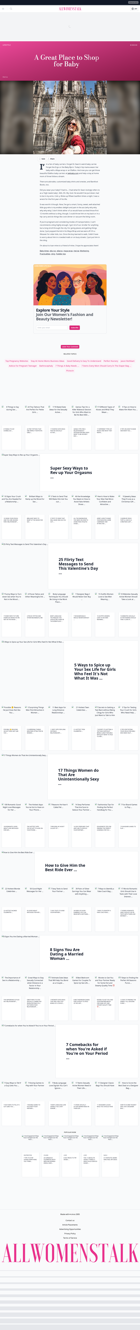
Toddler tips (61, 254)
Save (43, 159)
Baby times (44, 251)
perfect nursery (111, 361)
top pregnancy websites (16, 361)
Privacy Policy (70, 1233)
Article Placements (70, 1225)
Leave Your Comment (70, 347)
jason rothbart (128, 361)
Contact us (70, 1220)
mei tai (76, 251)
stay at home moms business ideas (47, 361)
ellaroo (60, 251)
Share (52, 159)
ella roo (53, 251)
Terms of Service (70, 1238)
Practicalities (45, 254)
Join (136, 9)
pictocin (70, 370)
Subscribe (74, 328)
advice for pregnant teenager (23, 365)
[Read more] (36, 1173)
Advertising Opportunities (70, 1229)
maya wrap (68, 251)
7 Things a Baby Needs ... (67, 365)
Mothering (84, 251)
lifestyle (7, 45)
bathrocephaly (46, 365)
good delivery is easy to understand (84, 361)
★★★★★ (133, 45)
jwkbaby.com (73, 173)
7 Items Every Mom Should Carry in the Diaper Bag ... (106, 365)
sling (53, 254)
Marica (5, 77)
